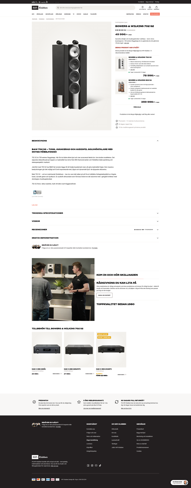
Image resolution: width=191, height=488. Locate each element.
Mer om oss (54, 466)
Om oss (114, 432)
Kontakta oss (91, 429)
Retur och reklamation (93, 436)
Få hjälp (94, 248)
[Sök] (58, 7)
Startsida (34, 19)
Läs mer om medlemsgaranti (92, 408)
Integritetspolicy (91, 451)
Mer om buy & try (126, 408)
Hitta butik (115, 429)
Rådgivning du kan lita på (116, 286)
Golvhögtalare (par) (121, 22)
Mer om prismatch (44, 408)
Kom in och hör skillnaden (117, 278)
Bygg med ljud (149, 2)
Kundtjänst (141, 2)
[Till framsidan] (40, 8)
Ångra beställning (92, 440)
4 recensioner (131, 30)
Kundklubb (115, 436)
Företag (157, 2)
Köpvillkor (90, 447)
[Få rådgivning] (185, 482)
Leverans (89, 444)
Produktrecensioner (143, 447)
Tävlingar (114, 444)
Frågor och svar (91, 432)
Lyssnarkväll (115, 440)
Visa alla (137, 107)
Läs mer (58, 2)
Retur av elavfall (141, 444)
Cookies (139, 451)
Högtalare (41, 19)
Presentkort (140, 429)
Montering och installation (145, 436)
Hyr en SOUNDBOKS (143, 440)
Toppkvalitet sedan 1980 (115, 294)
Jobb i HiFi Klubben (117, 447)
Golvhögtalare (50, 19)
